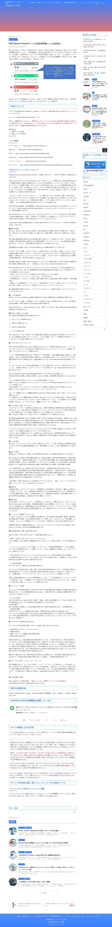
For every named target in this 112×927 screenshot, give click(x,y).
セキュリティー (14, 817)
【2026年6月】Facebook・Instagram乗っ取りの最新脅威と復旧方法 (39, 855)
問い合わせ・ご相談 (93, 2)
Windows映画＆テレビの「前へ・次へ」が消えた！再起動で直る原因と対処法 (99, 83)
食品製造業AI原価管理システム (71, 2)
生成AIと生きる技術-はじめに (55, 2)
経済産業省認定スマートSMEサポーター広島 (56, 919)
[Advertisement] (56, 20)
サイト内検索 (105, 150)
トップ (27, 2)
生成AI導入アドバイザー (42, 2)
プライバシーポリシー (90, 916)
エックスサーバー (83, 2)
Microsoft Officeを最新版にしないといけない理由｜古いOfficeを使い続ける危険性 (43, 843)
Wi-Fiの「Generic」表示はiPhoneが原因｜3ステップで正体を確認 (38, 830)
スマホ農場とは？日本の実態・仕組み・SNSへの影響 (34, 882)
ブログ (103, 4)
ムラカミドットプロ (13, 5)
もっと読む (44, 893)
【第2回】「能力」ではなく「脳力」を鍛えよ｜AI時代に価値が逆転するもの (99, 125)
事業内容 (33, 2)
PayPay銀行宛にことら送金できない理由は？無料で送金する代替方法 (99, 96)
